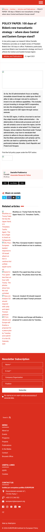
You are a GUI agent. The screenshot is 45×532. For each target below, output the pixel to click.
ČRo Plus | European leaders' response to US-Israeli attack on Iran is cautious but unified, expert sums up (27, 244)
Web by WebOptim (9, 523)
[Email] (13, 197)
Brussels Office (7, 456)
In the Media (6, 449)
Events (4, 434)
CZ (3, 512)
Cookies (5, 474)
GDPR (4, 470)
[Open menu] (41, 2)
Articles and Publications (13, 56)
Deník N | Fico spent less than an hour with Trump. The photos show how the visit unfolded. (27, 273)
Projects (5, 442)
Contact (5, 453)
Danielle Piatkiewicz (18, 172)
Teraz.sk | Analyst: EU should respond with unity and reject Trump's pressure (27, 297)
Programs (5, 438)
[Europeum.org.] (5, 9)
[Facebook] (9, 197)
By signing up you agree (20, 396)
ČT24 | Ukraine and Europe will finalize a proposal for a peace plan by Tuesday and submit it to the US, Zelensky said (28, 318)
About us (5, 431)
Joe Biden (13, 183)
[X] (4, 197)
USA (22, 183)
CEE (5, 183)
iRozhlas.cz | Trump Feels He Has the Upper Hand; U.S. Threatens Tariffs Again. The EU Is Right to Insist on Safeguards (26, 213)
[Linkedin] (18, 197)
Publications (6, 445)
